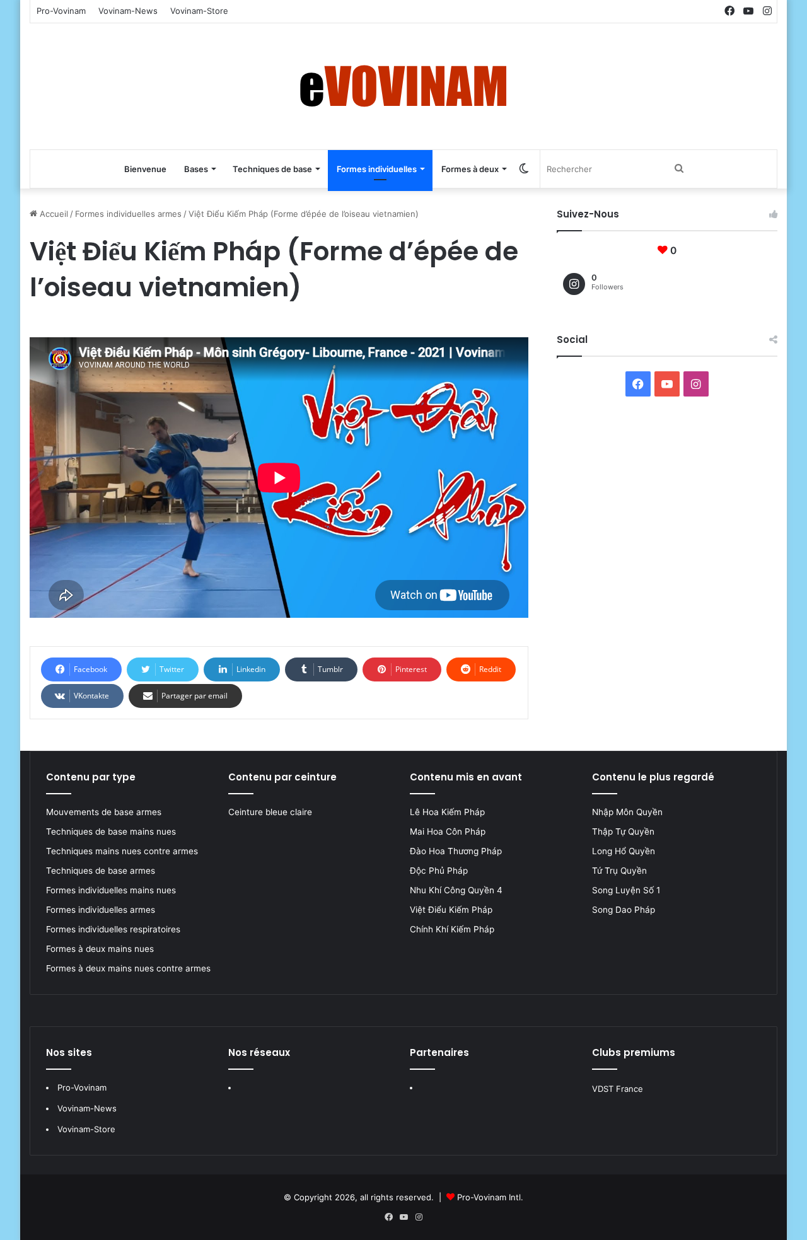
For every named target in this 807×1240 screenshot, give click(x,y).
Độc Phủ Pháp (439, 871)
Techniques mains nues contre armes (122, 851)
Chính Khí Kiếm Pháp (452, 929)
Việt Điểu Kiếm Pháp (451, 910)
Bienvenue (145, 169)
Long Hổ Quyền (623, 851)
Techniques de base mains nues (111, 831)
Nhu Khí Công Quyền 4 (456, 890)
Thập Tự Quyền (623, 831)
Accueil (52, 214)
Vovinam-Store (199, 11)
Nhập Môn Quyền (627, 812)
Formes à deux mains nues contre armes (128, 968)
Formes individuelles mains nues (111, 890)
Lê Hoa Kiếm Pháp (448, 812)
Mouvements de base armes (103, 812)
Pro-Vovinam (61, 11)
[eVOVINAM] (403, 86)
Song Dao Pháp (623, 910)
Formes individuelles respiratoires (113, 929)
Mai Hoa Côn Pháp (449, 831)
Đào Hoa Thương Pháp (456, 851)
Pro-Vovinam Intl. (490, 1197)
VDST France (617, 1089)
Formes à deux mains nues (100, 949)
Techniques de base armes (100, 871)
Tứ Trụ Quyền (619, 871)
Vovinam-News (128, 11)
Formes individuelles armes (128, 214)
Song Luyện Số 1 (626, 890)
